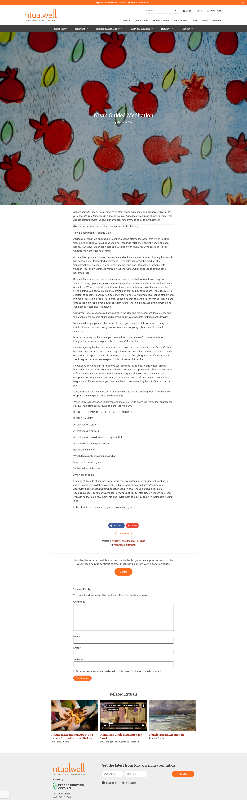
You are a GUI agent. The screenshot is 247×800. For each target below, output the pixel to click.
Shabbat (186, 28)
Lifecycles (80, 28)
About (205, 20)
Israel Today (60, 28)
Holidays (166, 28)
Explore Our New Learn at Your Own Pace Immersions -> (123, 2)
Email (77, 648)
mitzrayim (131, 544)
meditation (119, 544)
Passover (116, 540)
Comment (79, 602)
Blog (194, 20)
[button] (116, 525)
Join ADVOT (141, 20)
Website (78, 660)
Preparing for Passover (133, 540)
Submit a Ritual (161, 20)
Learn (125, 20)
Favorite (124, 533)
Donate (217, 20)
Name (77, 636)
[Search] (176, 10)
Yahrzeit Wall (180, 20)
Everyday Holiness (140, 28)
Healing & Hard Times (108, 28)
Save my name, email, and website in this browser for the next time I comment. (119, 671)
